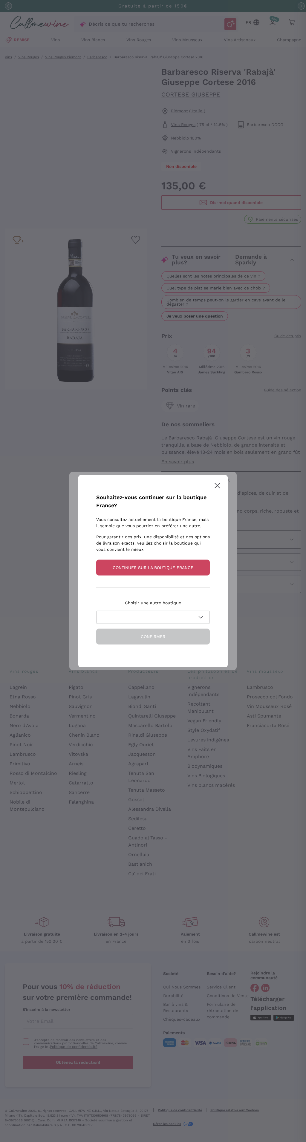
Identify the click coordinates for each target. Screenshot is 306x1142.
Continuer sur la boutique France (153, 567)
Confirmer (153, 636)
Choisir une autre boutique (153, 602)
